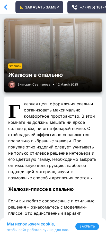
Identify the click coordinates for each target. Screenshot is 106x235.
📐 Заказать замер (39, 7)
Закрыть (87, 226)
